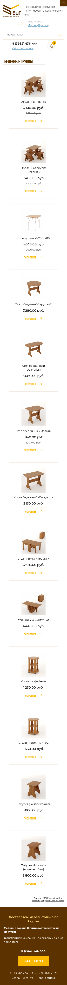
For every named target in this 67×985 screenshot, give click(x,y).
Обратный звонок (23, 48)
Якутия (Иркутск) (38, 25)
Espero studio (46, 977)
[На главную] (12, 10)
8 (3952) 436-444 (25, 43)
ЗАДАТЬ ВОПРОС (33, 961)
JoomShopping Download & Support (48, 901)
